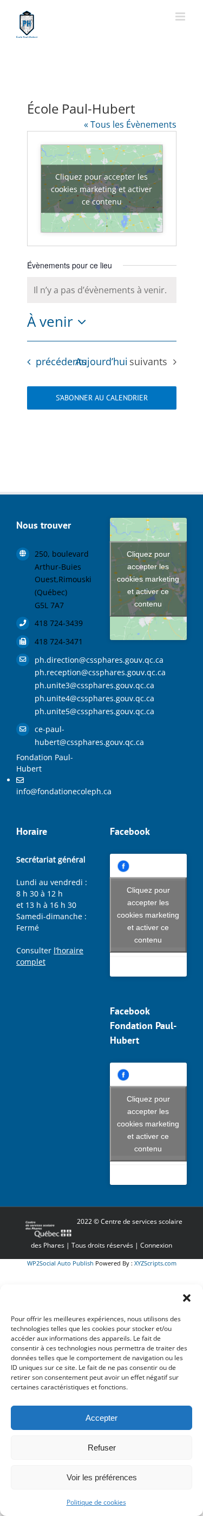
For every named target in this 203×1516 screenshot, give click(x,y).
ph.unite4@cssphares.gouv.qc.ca (64, 698)
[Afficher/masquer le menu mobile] (181, 16)
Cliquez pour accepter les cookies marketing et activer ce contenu (101, 188)
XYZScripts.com (155, 1263)
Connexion (156, 1245)
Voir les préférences (102, 1477)
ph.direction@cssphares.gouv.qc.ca (64, 660)
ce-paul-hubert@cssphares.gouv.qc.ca (64, 735)
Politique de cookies (96, 1502)
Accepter (101, 1417)
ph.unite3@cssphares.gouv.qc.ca (64, 685)
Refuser (102, 1447)
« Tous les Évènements (130, 124)
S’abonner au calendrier (102, 398)
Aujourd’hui (101, 361)
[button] (186, 1298)
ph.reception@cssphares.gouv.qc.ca (64, 672)
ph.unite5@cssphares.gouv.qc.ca (64, 711)
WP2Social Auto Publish (60, 1263)
